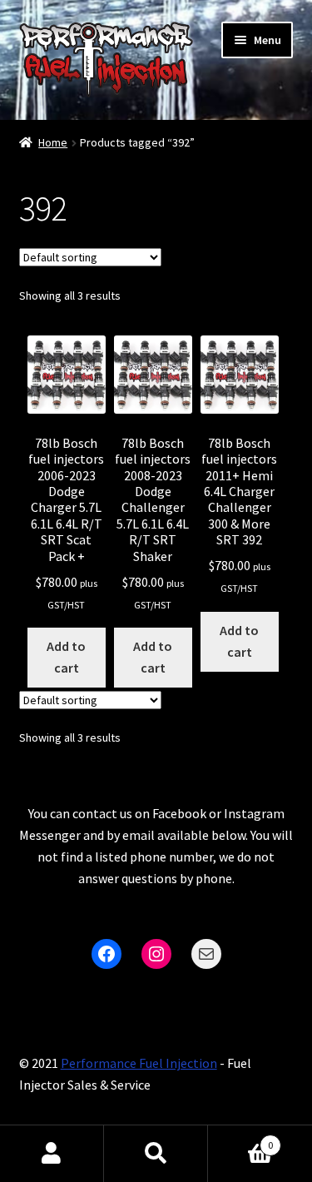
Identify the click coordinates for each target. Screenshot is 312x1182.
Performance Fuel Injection (139, 1063)
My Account (52, 1153)
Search (156, 1153)
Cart (240, 1139)
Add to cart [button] (66, 657)
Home (52, 142)
